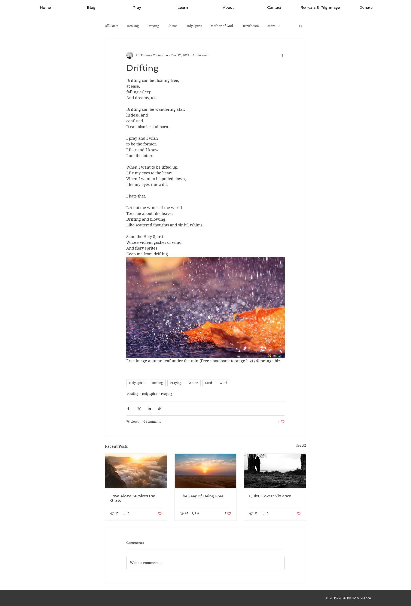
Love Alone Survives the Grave (132, 498)
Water (193, 383)
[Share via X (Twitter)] (139, 408)
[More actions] (282, 55)
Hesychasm (250, 26)
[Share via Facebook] (128, 408)
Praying (153, 26)
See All (301, 445)
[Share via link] (160, 408)
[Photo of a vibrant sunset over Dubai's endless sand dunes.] (206, 471)
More (271, 26)
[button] (301, 26)
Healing (133, 26)
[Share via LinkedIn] (149, 408)
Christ (172, 26)
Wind (223, 383)
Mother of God (221, 26)
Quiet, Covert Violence (270, 496)
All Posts (111, 26)
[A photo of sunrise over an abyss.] (136, 471)
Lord (208, 383)
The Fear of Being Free (201, 496)
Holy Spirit (193, 26)
